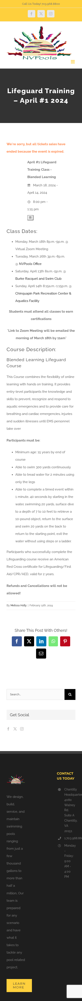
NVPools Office (30, 264)
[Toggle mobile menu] (73, 61)
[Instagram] (22, 729)
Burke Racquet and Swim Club (38, 279)
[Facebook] (8, 729)
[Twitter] (15, 729)
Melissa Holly (18, 605)
